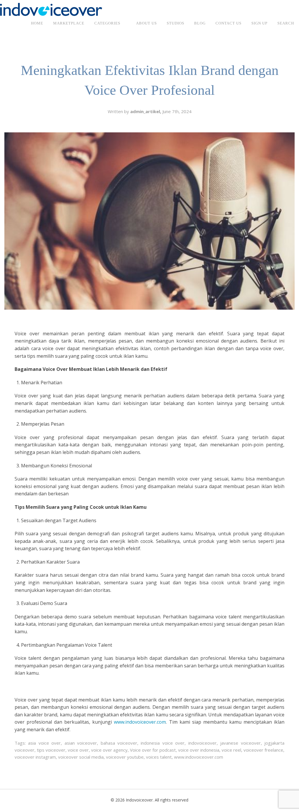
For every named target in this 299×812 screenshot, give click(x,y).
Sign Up (259, 23)
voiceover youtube (125, 757)
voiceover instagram (35, 757)
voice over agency (109, 750)
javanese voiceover (240, 743)
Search (285, 23)
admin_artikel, (146, 111)
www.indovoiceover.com (140, 722)
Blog (200, 23)
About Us (146, 23)
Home (37, 23)
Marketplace (68, 23)
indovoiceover (202, 743)
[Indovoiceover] (51, 9)
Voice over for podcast (153, 750)
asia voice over (44, 743)
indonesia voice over (163, 743)
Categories (107, 23)
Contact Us (228, 23)
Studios (175, 23)
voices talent (159, 757)
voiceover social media (81, 757)
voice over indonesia (198, 750)
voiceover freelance (263, 750)
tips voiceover (51, 750)
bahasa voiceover (119, 743)
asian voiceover (81, 743)
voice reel (231, 750)
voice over (78, 750)
